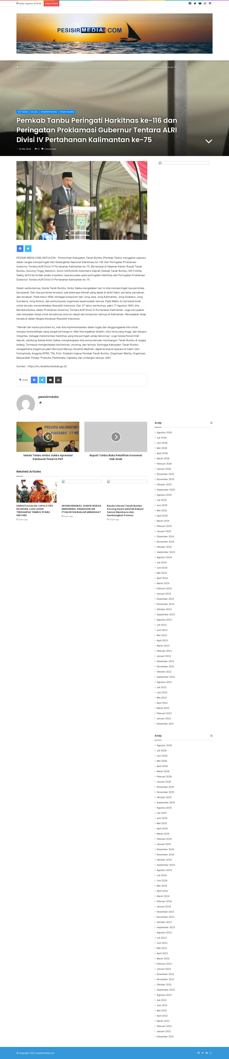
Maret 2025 (163, 521)
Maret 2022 (163, 708)
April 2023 (162, 640)
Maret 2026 (163, 458)
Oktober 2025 (164, 484)
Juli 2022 (161, 687)
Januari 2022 (164, 718)
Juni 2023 (162, 630)
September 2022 (166, 677)
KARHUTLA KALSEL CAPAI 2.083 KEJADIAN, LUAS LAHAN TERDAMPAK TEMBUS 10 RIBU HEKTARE (34, 510)
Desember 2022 (165, 661)
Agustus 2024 (164, 557)
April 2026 (162, 453)
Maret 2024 (163, 583)
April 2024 (162, 578)
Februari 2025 (164, 526)
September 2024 (166, 552)
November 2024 (165, 541)
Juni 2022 (162, 692)
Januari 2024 (164, 593)
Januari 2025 (164, 531)
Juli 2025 (161, 500)
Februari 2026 (164, 463)
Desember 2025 (165, 474)
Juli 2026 (162, 437)
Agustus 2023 (164, 619)
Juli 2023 (162, 625)
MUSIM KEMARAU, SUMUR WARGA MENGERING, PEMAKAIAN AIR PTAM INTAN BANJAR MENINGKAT (81, 509)
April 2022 (162, 703)
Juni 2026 (162, 443)
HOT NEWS (33, 67)
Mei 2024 (162, 573)
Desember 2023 (165, 599)
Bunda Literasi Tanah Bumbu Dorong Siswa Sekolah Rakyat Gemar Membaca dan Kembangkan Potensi (125, 510)
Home (21, 67)
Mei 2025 (162, 510)
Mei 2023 (162, 635)
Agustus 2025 (164, 495)
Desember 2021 (165, 723)
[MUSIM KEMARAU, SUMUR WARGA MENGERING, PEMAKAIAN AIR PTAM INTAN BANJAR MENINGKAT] (82, 491)
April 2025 (162, 515)
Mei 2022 (162, 697)
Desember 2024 (165, 536)
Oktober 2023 (164, 609)
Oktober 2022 (164, 671)
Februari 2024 (164, 588)
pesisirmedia (48, 397)
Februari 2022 (164, 713)
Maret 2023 (163, 645)
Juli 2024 (162, 562)
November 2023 (165, 604)
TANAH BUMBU (67, 112)
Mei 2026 (162, 448)
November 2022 (165, 666)
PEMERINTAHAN (49, 112)
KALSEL (34, 112)
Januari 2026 (164, 469)
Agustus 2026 (164, 432)
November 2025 (165, 479)
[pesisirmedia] (114, 33)
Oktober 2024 (164, 547)
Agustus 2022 (164, 682)
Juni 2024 (162, 567)
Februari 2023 (164, 651)
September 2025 (166, 489)
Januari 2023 (164, 656)
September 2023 (166, 614)
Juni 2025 (162, 505)
